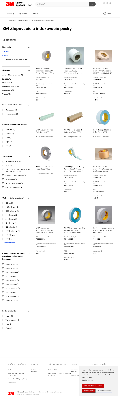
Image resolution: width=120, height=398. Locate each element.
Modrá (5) (9, 316)
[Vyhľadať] (92, 4)
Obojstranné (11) (11, 110)
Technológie (12, 382)
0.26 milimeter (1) (12, 292)
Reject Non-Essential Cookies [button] (93, 385)
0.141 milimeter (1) (12, 280)
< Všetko (5, 52)
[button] (104, 390)
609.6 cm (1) (10, 239)
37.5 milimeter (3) (12, 207)
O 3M (10, 370)
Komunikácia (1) (8, 90)
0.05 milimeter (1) (12, 276)
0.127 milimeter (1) (12, 272)
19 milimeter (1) (11, 223)
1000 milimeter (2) (12, 211)
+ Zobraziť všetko (8, 243)
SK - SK (106, 3)
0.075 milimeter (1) (12, 296)
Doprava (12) (6, 79)
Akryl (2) (9, 165)
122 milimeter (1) (11, 227)
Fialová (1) (9, 328)
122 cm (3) (9, 203)
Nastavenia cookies (56, 392)
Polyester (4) (10, 130)
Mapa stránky (75, 375)
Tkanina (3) (10, 134)
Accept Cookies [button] (89, 390)
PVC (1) (8, 146)
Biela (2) (8, 324)
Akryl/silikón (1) (11, 179)
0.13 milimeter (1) (12, 300)
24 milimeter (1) (11, 219)
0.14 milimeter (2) (12, 268)
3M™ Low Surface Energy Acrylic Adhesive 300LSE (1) (18, 170)
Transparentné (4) (12, 320)
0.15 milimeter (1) (12, 284)
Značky (35, 14)
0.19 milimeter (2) (12, 264)
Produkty (10, 14)
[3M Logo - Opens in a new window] (19, 4)
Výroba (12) (6, 94)
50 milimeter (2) (11, 215)
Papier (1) (9, 142)
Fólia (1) (8, 138)
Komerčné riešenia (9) (10, 86)
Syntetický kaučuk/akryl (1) (16, 175)
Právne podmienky (22, 392)
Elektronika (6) (7, 83)
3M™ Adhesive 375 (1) (14, 187)
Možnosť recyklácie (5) (14, 161)
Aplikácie (23, 14)
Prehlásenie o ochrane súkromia (38, 392)
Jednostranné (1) (12, 114)
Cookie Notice (87, 380)
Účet (109, 14)
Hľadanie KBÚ (52, 370)
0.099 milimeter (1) (13, 288)
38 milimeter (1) (11, 235)
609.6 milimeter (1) (13, 231)
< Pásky (5, 56)
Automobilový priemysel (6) (12, 75)
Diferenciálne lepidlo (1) (14, 183)
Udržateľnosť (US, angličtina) (17, 379)
